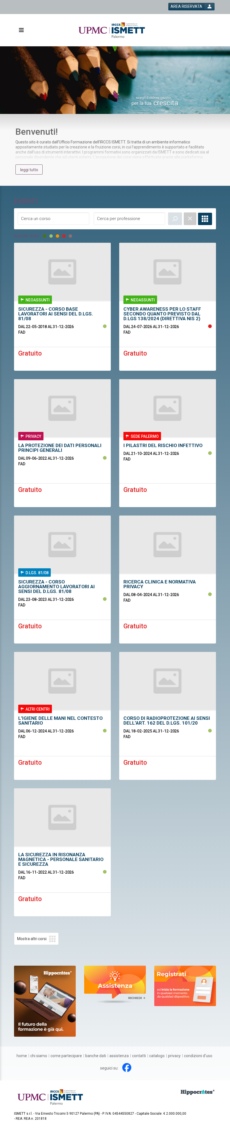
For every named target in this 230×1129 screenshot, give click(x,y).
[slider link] (115, 984)
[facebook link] (126, 1067)
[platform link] (111, 30)
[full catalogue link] (205, 219)
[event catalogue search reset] (190, 218)
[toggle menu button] (21, 30)
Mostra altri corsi (32, 938)
